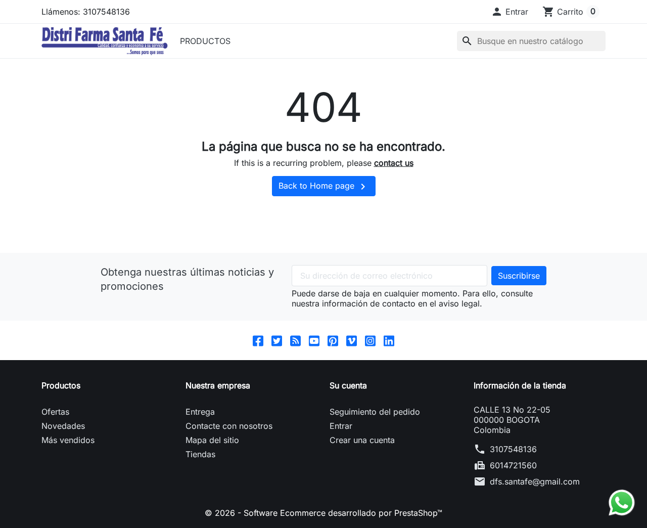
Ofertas (55, 412)
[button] (509, 12)
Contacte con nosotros (229, 426)
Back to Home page (324, 187)
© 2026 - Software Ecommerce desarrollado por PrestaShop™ (323, 513)
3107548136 (513, 449)
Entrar (341, 426)
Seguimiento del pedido (375, 412)
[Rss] (295, 340)
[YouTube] (314, 340)
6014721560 (513, 465)
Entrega (200, 412)
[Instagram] (370, 340)
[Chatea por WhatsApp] (622, 502)
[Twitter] (276, 340)
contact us (393, 163)
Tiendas (200, 454)
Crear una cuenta (362, 440)
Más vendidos (68, 440)
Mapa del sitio (212, 440)
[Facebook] (258, 340)
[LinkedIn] (389, 340)
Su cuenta (348, 385)
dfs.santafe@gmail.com (535, 481)
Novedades (63, 426)
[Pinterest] (333, 340)
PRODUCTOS (205, 41)
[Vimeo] (351, 340)
